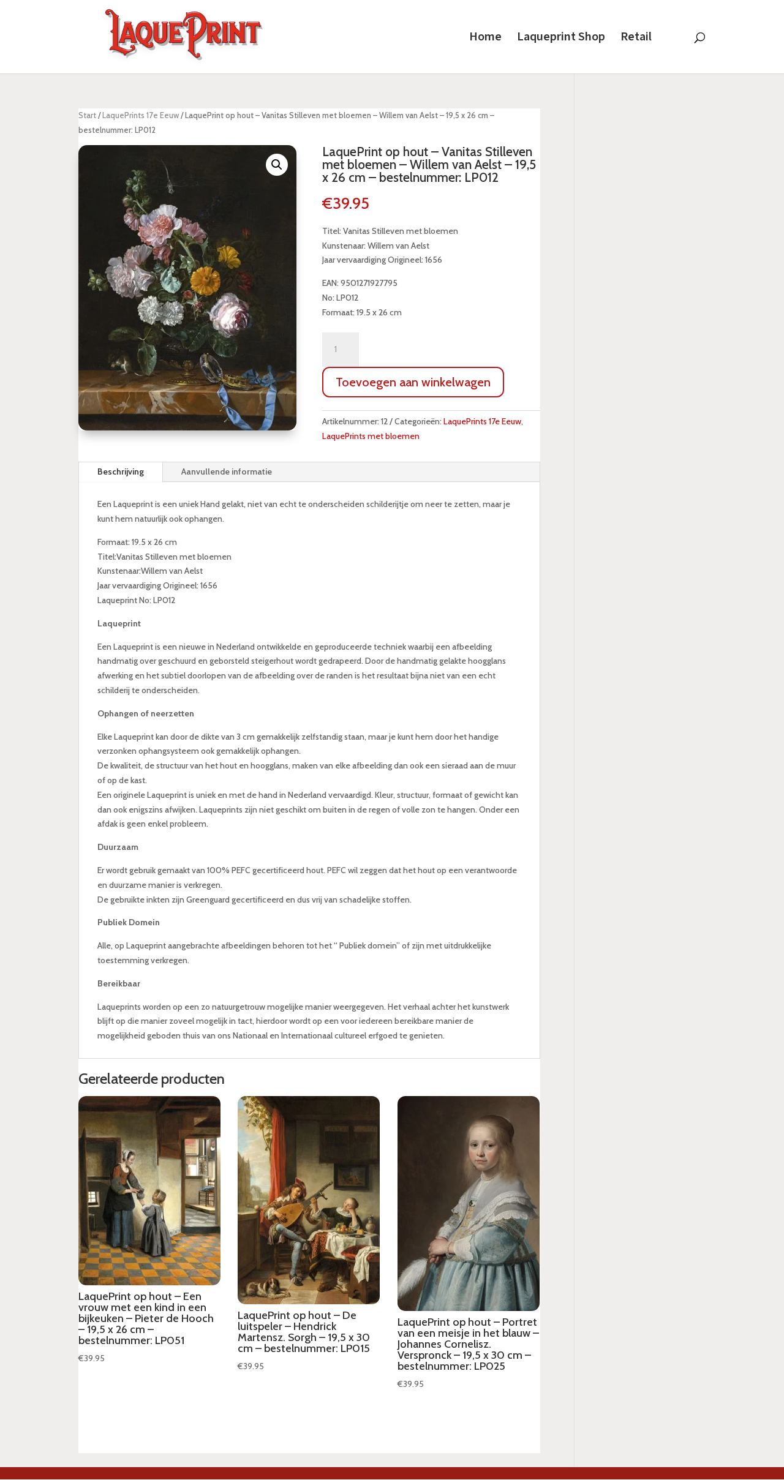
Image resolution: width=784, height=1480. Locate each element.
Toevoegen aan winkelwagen (413, 382)
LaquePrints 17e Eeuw (140, 115)
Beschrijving (120, 471)
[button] (277, 165)
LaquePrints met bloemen (371, 435)
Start (87, 115)
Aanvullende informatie (226, 471)
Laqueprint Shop (561, 38)
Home (485, 38)
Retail (636, 38)
